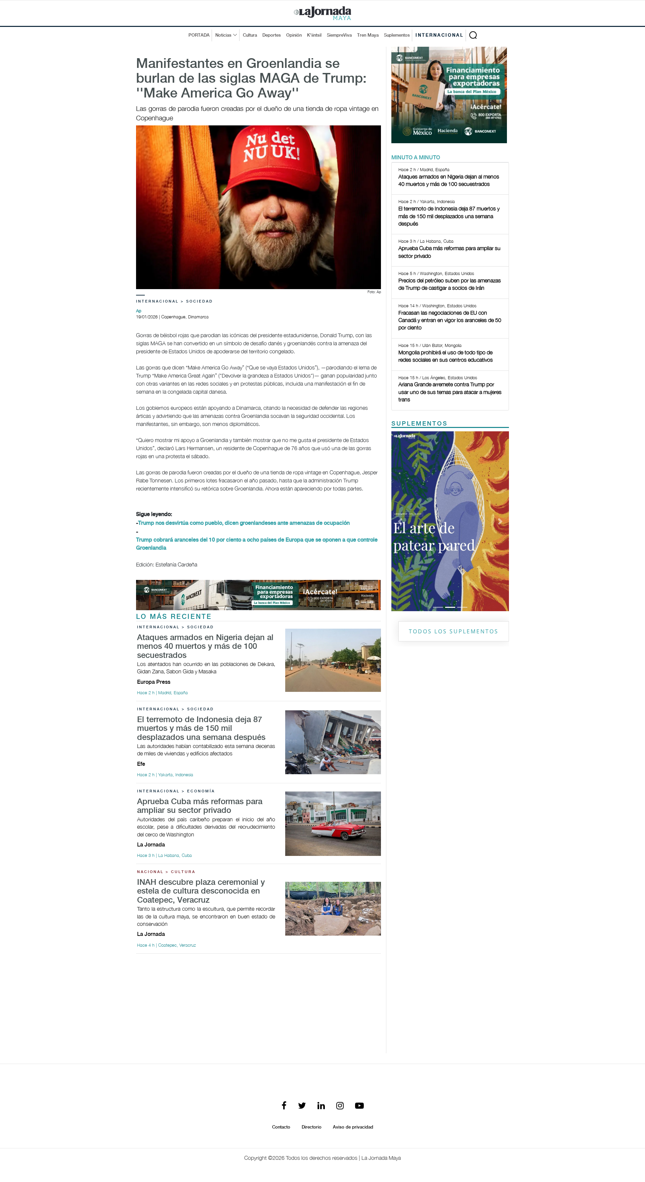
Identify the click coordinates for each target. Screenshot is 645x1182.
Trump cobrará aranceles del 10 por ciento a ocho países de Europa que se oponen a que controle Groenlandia (257, 544)
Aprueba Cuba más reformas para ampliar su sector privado (199, 806)
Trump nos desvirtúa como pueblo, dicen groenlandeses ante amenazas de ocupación (244, 523)
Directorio (311, 1127)
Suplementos (397, 35)
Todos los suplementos (454, 631)
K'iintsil (314, 35)
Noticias (223, 35)
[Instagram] (340, 1106)
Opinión (294, 35)
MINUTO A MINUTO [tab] (415, 158)
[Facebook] (284, 1106)
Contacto (281, 1127)
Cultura (250, 35)
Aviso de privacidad (353, 1127)
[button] (400, 521)
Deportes (271, 35)
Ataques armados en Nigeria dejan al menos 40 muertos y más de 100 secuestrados (205, 647)
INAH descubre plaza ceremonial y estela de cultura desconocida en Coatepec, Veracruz (201, 891)
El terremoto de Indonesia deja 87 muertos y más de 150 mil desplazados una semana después (201, 729)
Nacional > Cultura (166, 872)
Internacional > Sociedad (174, 302)
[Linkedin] (321, 1106)
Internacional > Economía (176, 791)
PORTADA (199, 35)
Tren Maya (368, 35)
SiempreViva (339, 35)
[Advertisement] (258, 1006)
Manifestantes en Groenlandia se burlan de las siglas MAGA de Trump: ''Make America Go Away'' (251, 79)
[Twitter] (302, 1106)
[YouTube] (359, 1106)
